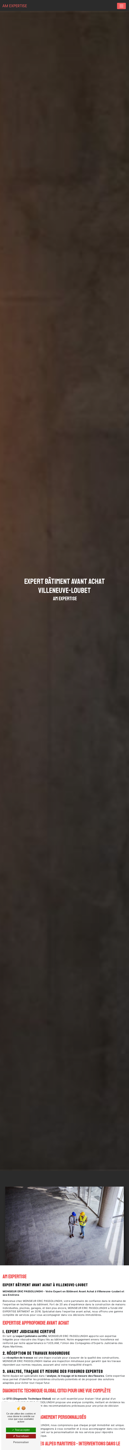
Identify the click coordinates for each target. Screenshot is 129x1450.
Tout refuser (22, 1436)
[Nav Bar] (121, 6)
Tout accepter (22, 1430)
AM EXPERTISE (14, 5)
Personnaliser (21, 1442)
